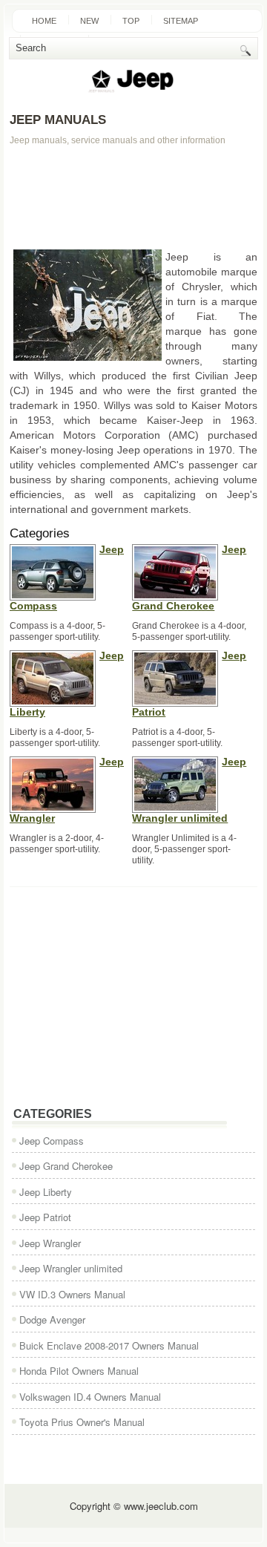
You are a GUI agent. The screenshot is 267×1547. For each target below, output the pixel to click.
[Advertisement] (133, 197)
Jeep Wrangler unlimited (70, 1268)
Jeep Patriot (45, 1217)
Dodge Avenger (52, 1319)
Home (44, 20)
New (89, 20)
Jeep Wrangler (50, 1243)
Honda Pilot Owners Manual (79, 1371)
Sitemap (180, 20)
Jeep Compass (51, 1141)
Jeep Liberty (45, 1192)
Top (130, 20)
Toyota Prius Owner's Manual (82, 1422)
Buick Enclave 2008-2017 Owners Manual (109, 1345)
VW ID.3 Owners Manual (72, 1294)
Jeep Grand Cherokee (66, 1166)
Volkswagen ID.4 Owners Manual (90, 1397)
